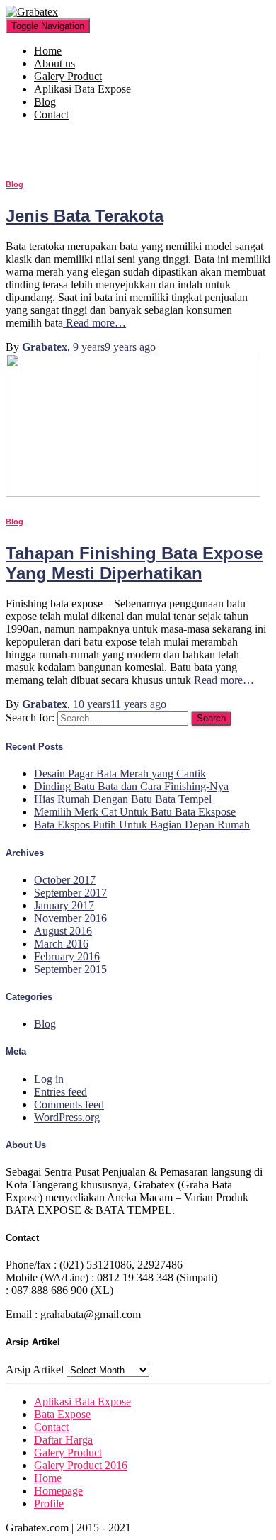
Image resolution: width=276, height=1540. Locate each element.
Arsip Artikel (35, 1370)
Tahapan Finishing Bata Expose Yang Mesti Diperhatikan (134, 563)
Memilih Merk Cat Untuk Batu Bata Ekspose (135, 812)
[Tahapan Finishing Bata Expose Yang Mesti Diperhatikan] (133, 493)
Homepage (58, 1491)
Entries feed (60, 1092)
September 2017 (70, 893)
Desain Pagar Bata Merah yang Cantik (120, 774)
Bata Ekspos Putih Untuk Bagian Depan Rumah (142, 825)
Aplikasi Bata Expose (82, 89)
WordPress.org (67, 1117)
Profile (49, 1503)
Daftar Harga (63, 1440)
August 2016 (63, 931)
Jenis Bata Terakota (84, 215)
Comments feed (69, 1104)
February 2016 (67, 956)
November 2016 (70, 918)
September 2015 (70, 969)
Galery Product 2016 (80, 1465)
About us (54, 63)
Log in (49, 1079)
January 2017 (64, 905)
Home (48, 51)
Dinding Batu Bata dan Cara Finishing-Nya (131, 786)
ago (114, 347)
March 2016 (61, 944)
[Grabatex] (32, 12)
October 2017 (65, 880)
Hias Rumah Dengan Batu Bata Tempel (123, 799)
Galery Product (68, 76)
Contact (51, 114)
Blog (45, 102)
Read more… (94, 323)
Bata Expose (62, 1414)
